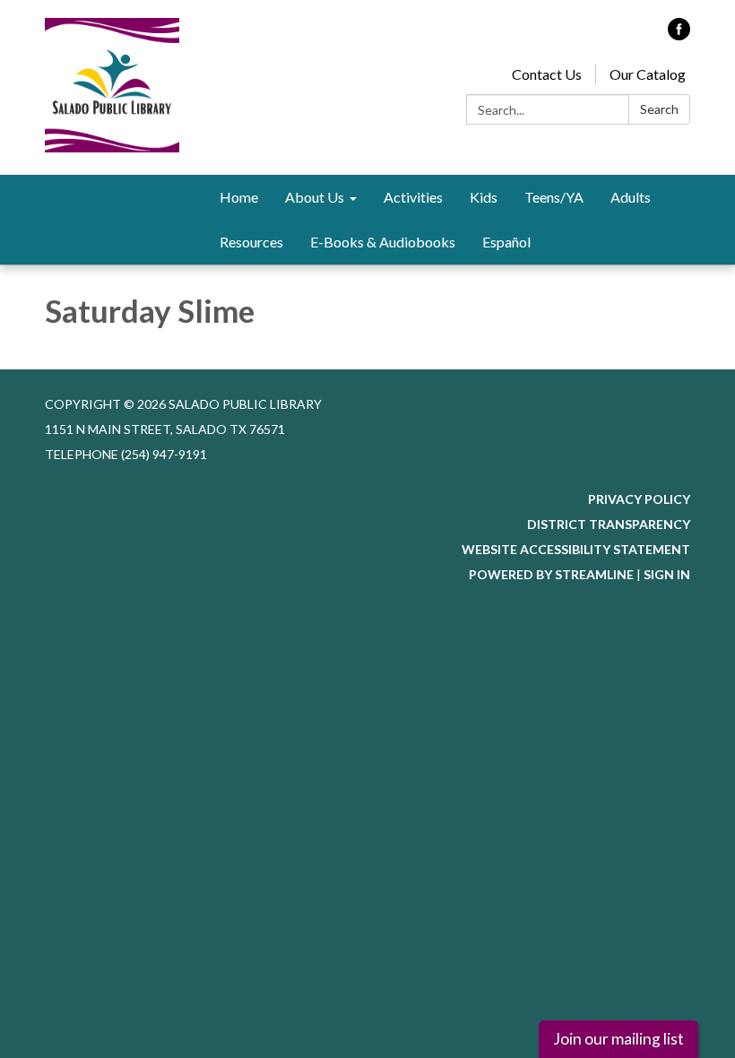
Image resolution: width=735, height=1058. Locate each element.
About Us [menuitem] (314, 196)
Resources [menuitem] (251, 241)
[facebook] (679, 34)
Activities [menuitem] (413, 196)
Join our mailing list (618, 1038)
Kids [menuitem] (483, 196)
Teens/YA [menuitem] (554, 196)
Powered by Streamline (551, 574)
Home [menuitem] (239, 196)
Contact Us (547, 73)
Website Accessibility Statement (576, 549)
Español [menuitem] (506, 241)
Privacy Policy (639, 499)
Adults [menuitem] (630, 196)
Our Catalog (648, 73)
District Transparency (608, 524)
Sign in (667, 574)
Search (659, 109)
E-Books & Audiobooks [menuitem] (382, 241)
